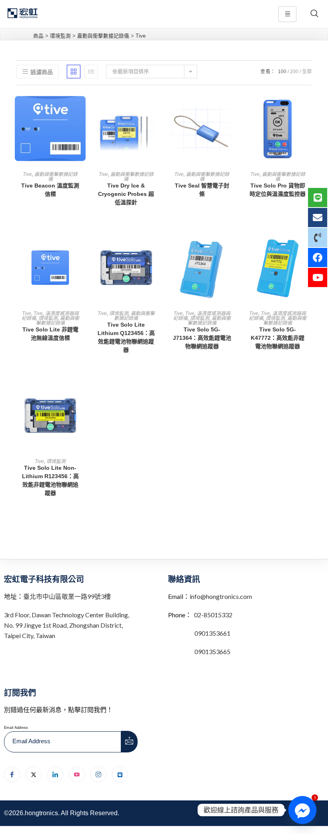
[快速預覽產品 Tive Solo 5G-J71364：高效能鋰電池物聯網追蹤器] (233, 246)
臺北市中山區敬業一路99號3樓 (67, 596)
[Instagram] (98, 774)
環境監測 (48, 318)
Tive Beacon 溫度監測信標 (50, 189)
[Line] (120, 774)
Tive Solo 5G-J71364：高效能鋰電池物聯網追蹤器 (202, 337)
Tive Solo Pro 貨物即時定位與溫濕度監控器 (278, 189)
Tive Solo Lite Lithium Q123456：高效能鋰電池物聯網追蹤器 (126, 337)
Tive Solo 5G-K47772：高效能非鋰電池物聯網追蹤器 (277, 337)
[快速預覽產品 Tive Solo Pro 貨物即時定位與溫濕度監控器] (309, 107)
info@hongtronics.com (221, 596)
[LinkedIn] (55, 774)
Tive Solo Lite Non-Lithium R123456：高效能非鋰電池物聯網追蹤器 (50, 480)
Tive (27, 174)
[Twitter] (34, 774)
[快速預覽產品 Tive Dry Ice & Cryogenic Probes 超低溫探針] (158, 107)
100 (282, 71)
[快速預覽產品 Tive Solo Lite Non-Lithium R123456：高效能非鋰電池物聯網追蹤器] (82, 394)
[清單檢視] (91, 71)
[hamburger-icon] (287, 14)
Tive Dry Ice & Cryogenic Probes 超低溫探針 (126, 194)
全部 (307, 71)
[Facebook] (12, 774)
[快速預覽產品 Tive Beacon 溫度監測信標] (82, 107)
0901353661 (212, 633)
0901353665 (211, 651)
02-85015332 (213, 615)
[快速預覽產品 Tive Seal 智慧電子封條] (233, 107)
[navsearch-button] (314, 14)
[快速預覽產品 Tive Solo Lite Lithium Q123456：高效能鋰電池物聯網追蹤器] (158, 246)
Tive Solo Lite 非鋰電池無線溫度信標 (50, 333)
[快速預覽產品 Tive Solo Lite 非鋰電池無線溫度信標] (82, 246)
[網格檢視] (73, 71)
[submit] (129, 741)
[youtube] (77, 774)
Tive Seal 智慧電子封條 (202, 189)
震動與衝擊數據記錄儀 (56, 177)
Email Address (16, 728)
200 (294, 71)
